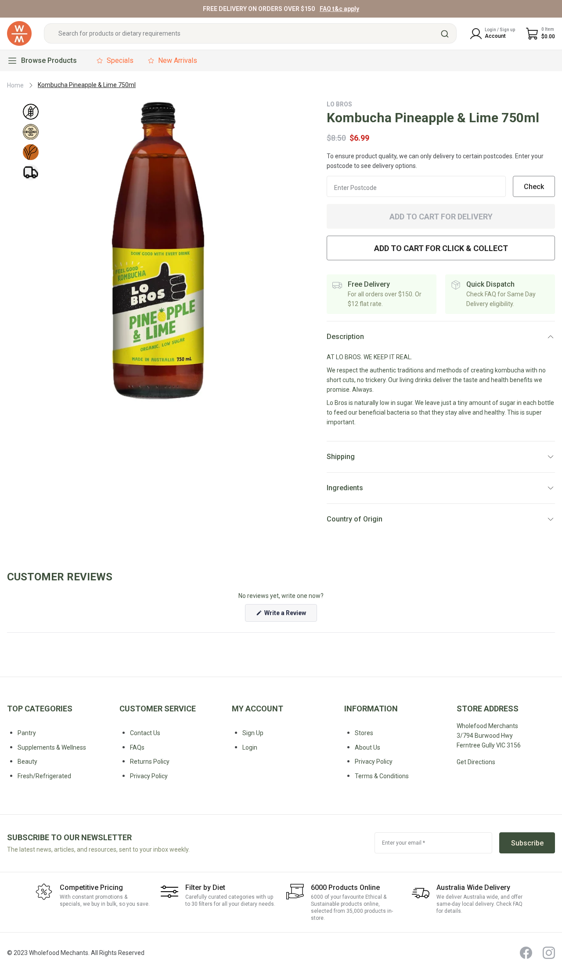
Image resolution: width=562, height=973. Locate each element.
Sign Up (252, 732)
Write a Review (290, 615)
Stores (364, 732)
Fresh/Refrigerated (44, 776)
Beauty (27, 761)
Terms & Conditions (382, 776)
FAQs (137, 747)
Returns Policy (149, 761)
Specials (120, 60)
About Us (367, 747)
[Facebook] (526, 953)
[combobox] (250, 34)
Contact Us (145, 732)
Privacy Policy (374, 761)
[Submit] (446, 34)
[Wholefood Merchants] (19, 33)
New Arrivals (177, 60)
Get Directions (476, 761)
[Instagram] (549, 953)
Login (249, 747)
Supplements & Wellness (52, 747)
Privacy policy (149, 776)
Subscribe (527, 843)
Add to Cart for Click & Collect (441, 248)
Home (15, 85)
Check (534, 186)
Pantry (27, 732)
